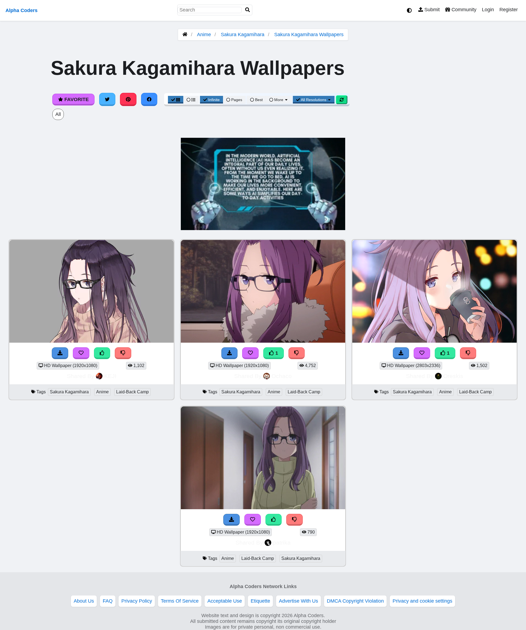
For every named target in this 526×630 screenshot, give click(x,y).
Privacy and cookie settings (422, 601)
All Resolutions (313, 100)
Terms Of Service (180, 601)
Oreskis (453, 376)
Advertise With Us (298, 601)
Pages (236, 100)
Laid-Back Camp (132, 392)
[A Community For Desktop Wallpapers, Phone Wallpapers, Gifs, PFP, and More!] (184, 34)
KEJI (110, 376)
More (278, 100)
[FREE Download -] (60, 353)
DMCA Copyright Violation (355, 601)
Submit (431, 9)
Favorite (76, 99)
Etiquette (260, 601)
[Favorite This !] (81, 353)
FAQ (108, 601)
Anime (204, 34)
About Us (84, 601)
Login (488, 9)
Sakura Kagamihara (242, 34)
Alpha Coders (21, 10)
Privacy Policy (136, 601)
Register (508, 9)
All (58, 114)
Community (463, 9)
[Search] (247, 10)
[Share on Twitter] (107, 99)
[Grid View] (175, 100)
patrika (282, 542)
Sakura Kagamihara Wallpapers (309, 34)
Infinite (214, 100)
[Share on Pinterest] (128, 99)
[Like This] (102, 353)
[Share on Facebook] (149, 99)
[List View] (191, 100)
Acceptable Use (224, 601)
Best (258, 100)
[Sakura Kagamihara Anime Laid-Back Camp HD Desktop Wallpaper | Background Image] (91, 341)
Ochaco (281, 376)
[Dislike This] (123, 353)
